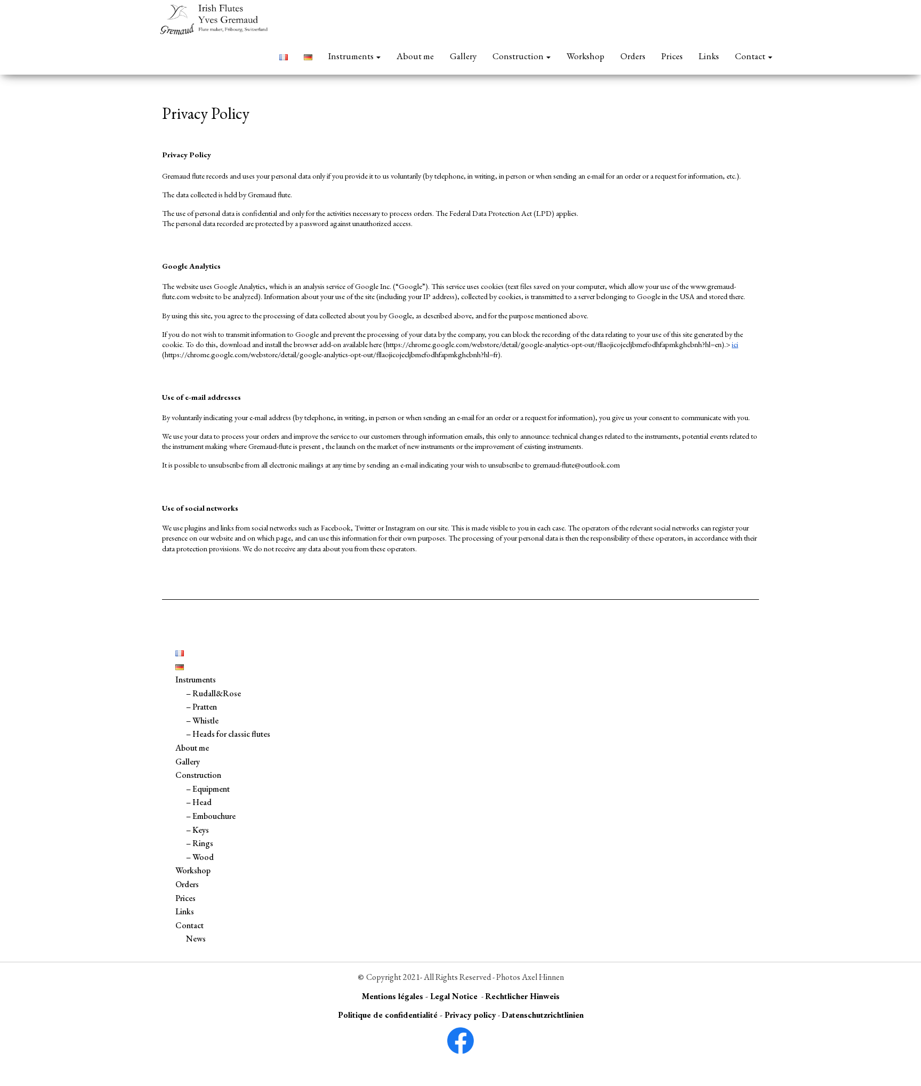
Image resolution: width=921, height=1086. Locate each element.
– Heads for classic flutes (228, 733)
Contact (751, 56)
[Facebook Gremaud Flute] (460, 1040)
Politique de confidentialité (388, 1014)
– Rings (199, 843)
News (196, 938)
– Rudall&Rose (213, 693)
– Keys (197, 829)
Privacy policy (470, 1014)
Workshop (585, 56)
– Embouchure (211, 816)
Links (709, 56)
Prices (672, 56)
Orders (632, 56)
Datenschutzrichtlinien (543, 1014)
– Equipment (208, 788)
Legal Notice (454, 996)
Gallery (463, 56)
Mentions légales (392, 996)
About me (415, 56)
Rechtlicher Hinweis (522, 996)
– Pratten (201, 706)
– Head (199, 802)
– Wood (200, 857)
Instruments (351, 56)
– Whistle (202, 720)
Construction (518, 56)
